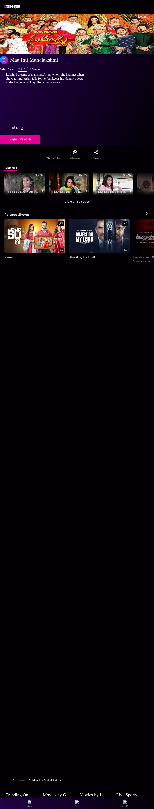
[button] (26, 184)
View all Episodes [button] (77, 201)
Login (142, 16)
